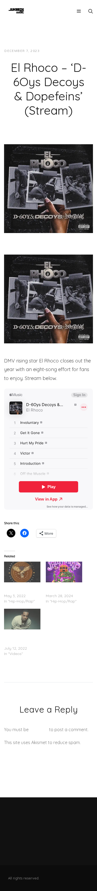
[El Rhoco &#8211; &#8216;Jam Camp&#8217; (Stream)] (64, 572)
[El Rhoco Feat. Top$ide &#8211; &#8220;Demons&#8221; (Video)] (22, 619)
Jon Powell (57, 51)
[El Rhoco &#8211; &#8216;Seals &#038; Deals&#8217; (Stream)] (22, 572)
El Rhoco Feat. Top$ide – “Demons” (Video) (22, 637)
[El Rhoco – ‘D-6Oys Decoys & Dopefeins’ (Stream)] (48, 188)
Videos (81, 51)
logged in (39, 729)
